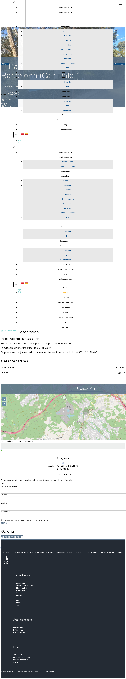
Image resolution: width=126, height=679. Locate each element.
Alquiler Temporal (65, 302)
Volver (4, 64)
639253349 (63, 468)
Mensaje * (5, 512)
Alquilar (68, 45)
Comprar (68, 40)
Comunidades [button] (65, 96)
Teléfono (5, 503)
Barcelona (20, 583)
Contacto (65, 115)
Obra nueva (67, 54)
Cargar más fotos (12, 536)
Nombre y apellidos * (10, 486)
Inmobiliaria (68, 31)
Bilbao (18, 603)
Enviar (4, 523)
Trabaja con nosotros (65, 120)
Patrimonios (65, 72)
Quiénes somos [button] (65, 12)
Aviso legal (17, 655)
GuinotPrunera (68, 162)
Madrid (19, 600)
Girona (19, 593)
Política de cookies (21, 660)
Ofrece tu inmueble (68, 63)
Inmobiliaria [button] (65, 26)
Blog (65, 125)
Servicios (68, 36)
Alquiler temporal (68, 49)
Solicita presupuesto (68, 110)
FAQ (68, 68)
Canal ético (18, 662)
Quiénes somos (65, 7)
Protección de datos (21, 657)
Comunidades (65, 91)
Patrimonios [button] (65, 77)
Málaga (19, 595)
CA (19, 141)
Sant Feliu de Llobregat (25, 585)
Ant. (122, 64)
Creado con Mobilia (47, 671)
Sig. (116, 64)
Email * (4, 495)
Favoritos (68, 59)
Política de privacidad (45, 520)
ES (16, 135)
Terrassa (20, 598)
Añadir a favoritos (10, 331)
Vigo (18, 605)
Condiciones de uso (27, 520)
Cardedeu (20, 590)
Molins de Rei (21, 588)
